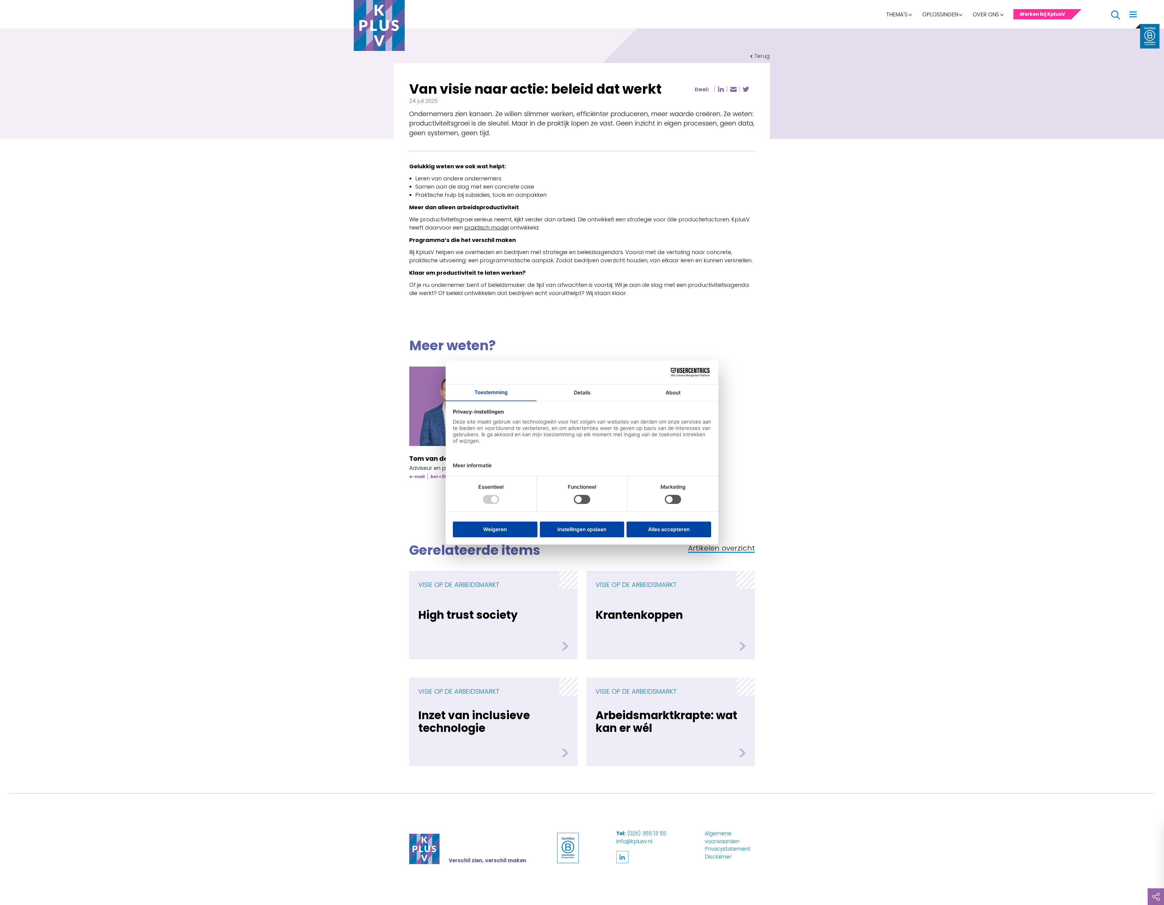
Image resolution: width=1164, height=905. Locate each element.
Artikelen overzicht (721, 549)
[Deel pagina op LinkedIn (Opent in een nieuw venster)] (721, 89)
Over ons (986, 14)
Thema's (897, 14)
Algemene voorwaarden (722, 837)
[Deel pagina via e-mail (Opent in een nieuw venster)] (733, 89)
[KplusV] (379, 27)
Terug (762, 56)
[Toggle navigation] (1133, 14)
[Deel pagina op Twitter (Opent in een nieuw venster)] (746, 89)
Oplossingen (940, 14)
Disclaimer (718, 856)
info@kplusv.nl (634, 841)
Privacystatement (728, 849)
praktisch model (486, 227)
